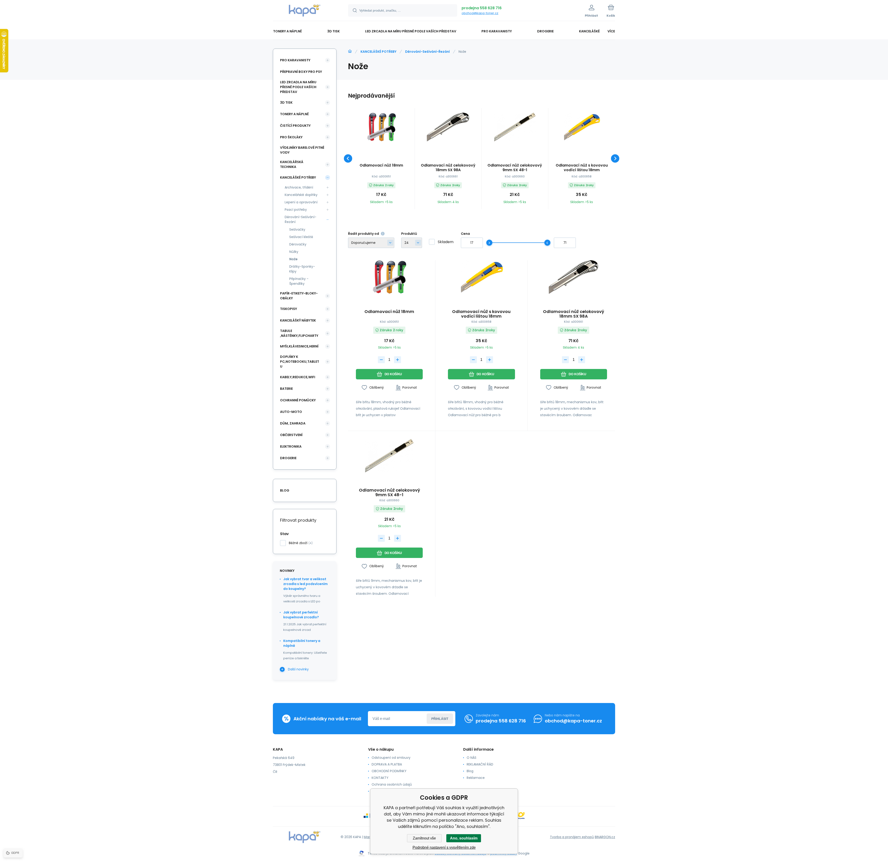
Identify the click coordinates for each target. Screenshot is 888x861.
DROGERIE (288, 458)
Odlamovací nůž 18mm (381, 165)
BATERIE (286, 388)
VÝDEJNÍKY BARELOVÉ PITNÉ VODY (302, 150)
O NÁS (471, 757)
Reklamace (476, 777)
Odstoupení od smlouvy (391, 757)
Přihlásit (439, 719)
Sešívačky (297, 229)
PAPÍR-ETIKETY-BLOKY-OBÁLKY (299, 295)
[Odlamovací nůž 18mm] (381, 127)
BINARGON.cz (605, 837)
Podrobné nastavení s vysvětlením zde (444, 847)
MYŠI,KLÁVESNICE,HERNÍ (299, 346)
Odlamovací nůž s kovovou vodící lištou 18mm (582, 167)
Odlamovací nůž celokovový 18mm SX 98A (448, 167)
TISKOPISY (288, 309)
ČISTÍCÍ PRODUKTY (295, 125)
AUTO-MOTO (291, 411)
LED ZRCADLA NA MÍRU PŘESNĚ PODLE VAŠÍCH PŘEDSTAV (298, 87)
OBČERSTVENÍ (291, 435)
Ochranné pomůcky (298, 400)
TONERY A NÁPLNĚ (294, 114)
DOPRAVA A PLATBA (387, 764)
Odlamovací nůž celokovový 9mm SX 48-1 (514, 167)
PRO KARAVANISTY (295, 60)
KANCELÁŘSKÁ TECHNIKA (291, 164)
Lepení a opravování (301, 202)
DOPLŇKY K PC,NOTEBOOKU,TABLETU (299, 361)
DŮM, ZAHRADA (292, 423)
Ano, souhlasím (464, 838)
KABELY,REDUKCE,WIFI (297, 377)
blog (284, 490)
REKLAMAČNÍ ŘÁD (480, 764)
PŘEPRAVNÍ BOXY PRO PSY (301, 71)
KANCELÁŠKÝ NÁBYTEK (298, 320)
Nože (293, 259)
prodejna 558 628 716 (482, 8)
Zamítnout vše (424, 838)
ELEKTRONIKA (291, 446)
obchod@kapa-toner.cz (480, 13)
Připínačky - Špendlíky (298, 281)
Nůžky (293, 251)
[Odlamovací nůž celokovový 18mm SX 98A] (448, 127)
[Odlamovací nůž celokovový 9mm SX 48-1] (515, 127)
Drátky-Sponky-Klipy (302, 269)
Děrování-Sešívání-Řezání (427, 51)
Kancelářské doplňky (301, 194)
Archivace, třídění (299, 187)
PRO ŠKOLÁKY (291, 137)
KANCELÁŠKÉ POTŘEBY (378, 51)
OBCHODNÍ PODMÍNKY (389, 771)
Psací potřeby (296, 209)
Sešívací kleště (301, 237)
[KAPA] (350, 51)
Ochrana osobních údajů (392, 784)
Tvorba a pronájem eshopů (572, 837)
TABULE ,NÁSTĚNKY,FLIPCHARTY (299, 333)
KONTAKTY (380, 777)
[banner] (304, 11)
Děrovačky (297, 244)
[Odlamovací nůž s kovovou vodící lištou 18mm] (581, 127)
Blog (470, 771)
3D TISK (286, 102)
